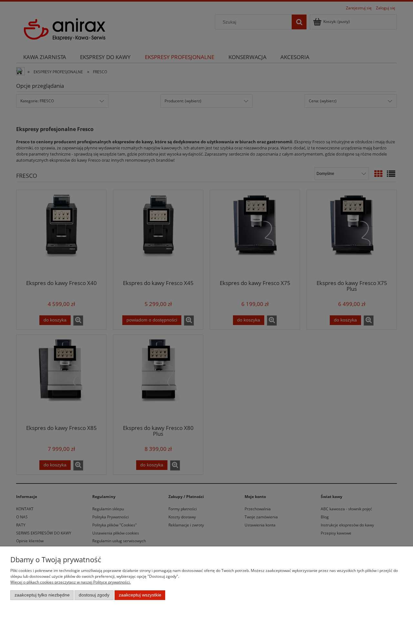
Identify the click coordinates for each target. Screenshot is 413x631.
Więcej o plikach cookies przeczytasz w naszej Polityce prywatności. (70, 582)
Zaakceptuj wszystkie (140, 595)
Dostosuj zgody (94, 595)
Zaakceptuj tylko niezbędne (42, 595)
